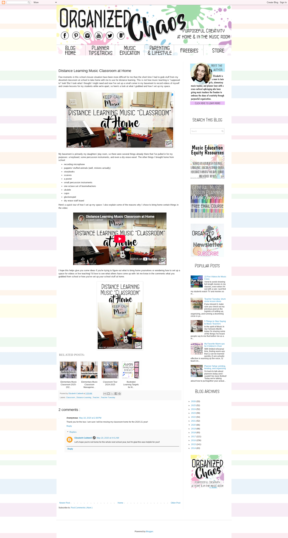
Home (120, 503)
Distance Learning (84, 397)
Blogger (149, 531)
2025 (193, 405)
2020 (193, 425)
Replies (73, 432)
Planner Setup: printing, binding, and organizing (215, 367)
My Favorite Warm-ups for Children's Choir (214, 345)
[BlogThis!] (108, 393)
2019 (193, 429)
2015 (193, 444)
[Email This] (104, 393)
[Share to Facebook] (116, 393)
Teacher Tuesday (108, 397)
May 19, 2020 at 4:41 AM (108, 438)
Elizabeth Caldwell (83, 438)
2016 (193, 440)
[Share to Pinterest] (119, 393)
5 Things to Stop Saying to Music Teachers (215, 322)
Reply (69, 426)
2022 (193, 417)
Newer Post (64, 503)
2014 (193, 448)
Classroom (71, 397)
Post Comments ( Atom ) (81, 508)
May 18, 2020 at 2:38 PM (90, 418)
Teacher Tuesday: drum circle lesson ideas (215, 300)
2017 (193, 436)
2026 (193, 401)
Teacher (96, 397)
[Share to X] (112, 393)
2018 (193, 432)
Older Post (175, 503)
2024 (193, 409)
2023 (193, 413)
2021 (193, 421)
